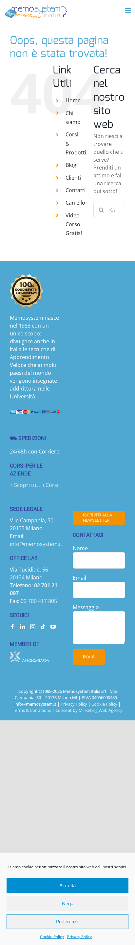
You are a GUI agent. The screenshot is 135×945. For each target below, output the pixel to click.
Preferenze (67, 921)
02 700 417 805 (39, 601)
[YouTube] (53, 626)
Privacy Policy (79, 936)
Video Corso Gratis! (74, 224)
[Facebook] (12, 626)
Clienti (73, 177)
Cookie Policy (52, 936)
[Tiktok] (43, 626)
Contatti (76, 190)
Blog (71, 165)
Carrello (75, 202)
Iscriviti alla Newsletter (97, 518)
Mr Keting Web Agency (101, 710)
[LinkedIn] (22, 626)
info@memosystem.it (36, 544)
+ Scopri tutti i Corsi (34, 485)
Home (73, 100)
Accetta (67, 885)
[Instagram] (32, 626)
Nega (67, 903)
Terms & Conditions (32, 710)
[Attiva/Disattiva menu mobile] (128, 10)
